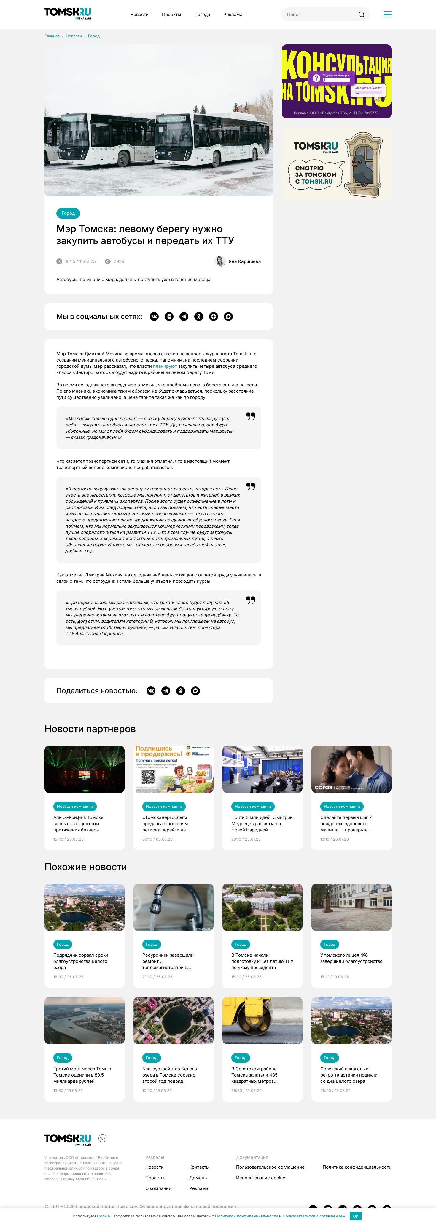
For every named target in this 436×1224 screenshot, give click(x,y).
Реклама (232, 14)
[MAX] (228, 316)
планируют (165, 366)
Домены (198, 1177)
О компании (158, 1188)
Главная (52, 35)
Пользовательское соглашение (270, 1167)
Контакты (199, 1167)
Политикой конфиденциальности (246, 1216)
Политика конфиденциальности (357, 1167)
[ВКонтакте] (154, 316)
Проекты (171, 14)
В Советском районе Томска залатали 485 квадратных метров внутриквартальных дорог (259, 1075)
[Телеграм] (183, 316)
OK (356, 1216)
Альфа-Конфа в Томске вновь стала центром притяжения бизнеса (78, 824)
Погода (202, 14)
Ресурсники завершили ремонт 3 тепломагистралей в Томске (168, 961)
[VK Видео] (169, 316)
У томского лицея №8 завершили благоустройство (351, 958)
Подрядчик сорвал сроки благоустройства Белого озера (80, 961)
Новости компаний (75, 806)
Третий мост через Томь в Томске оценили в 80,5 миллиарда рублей (82, 1075)
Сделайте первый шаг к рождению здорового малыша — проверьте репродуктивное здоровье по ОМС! (349, 824)
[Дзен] (213, 316)
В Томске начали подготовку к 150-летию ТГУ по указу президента (262, 961)
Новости (139, 14)
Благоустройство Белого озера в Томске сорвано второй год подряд (169, 1075)
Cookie (103, 1216)
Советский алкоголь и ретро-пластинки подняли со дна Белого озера (349, 1075)
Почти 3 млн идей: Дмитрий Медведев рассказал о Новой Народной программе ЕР (262, 824)
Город (94, 35)
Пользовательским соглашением (314, 1216)
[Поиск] (361, 14)
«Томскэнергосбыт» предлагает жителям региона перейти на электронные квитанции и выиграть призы (170, 824)
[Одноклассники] (198, 316)
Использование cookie (260, 1177)
